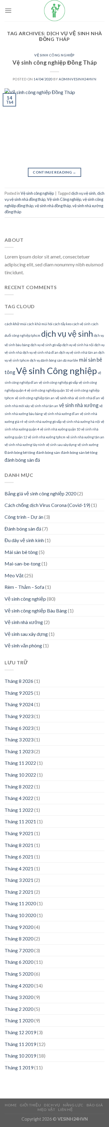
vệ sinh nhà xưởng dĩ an (61, 414)
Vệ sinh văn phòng (23, 645)
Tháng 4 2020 (19, 985)
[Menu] (8, 10)
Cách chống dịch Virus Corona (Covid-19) (47, 505)
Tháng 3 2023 (19, 739)
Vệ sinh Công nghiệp (64, 199)
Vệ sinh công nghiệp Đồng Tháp (54, 62)
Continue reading (54, 172)
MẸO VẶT (46, 1109)
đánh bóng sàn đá (22, 460)
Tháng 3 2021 (19, 880)
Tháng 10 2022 (20, 775)
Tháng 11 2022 (20, 763)
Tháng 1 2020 (19, 1020)
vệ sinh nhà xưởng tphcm (46, 437)
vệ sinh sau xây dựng (61, 445)
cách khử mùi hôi (39, 324)
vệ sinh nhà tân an (44, 406)
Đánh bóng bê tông (20, 452)
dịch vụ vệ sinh (83, 193)
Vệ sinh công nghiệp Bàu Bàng (36, 610)
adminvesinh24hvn (77, 79)
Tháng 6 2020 (19, 962)
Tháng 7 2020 (19, 950)
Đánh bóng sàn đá (23, 528)
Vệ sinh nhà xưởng (24, 622)
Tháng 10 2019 (20, 1055)
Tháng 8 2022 (19, 786)
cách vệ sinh (81, 324)
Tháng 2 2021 (19, 892)
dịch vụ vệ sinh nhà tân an (78, 352)
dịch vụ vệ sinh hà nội (78, 345)
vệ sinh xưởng (88, 445)
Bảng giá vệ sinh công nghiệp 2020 (40, 493)
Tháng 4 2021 (19, 868)
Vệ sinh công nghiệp (54, 55)
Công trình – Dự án (24, 517)
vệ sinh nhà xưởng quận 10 (60, 429)
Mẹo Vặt (14, 575)
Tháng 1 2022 (19, 810)
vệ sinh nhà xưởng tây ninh (25, 445)
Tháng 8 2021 (19, 845)
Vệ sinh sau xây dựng (26, 634)
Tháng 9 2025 (19, 693)
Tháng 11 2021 (20, 821)
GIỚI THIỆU (30, 1105)
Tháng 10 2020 (20, 915)
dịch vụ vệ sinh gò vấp (46, 345)
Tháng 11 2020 (20, 903)
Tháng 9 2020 (19, 927)
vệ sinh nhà (64, 398)
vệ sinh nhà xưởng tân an (85, 437)
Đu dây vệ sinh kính (24, 540)
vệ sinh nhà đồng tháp (53, 205)
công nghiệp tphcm (26, 335)
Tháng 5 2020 (19, 974)
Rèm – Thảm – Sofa (24, 587)
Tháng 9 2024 (19, 704)
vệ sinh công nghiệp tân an (34, 398)
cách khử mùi (15, 324)
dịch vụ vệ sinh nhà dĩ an (40, 352)
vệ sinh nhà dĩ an (87, 398)
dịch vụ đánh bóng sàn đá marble (54, 360)
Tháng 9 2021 (19, 833)
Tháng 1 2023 (19, 751)
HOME (11, 1105)
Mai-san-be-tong (23, 563)
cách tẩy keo (62, 324)
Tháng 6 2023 (19, 728)
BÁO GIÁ (95, 1105)
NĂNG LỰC (73, 1105)
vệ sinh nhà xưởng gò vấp (42, 421)
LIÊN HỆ (65, 1109)
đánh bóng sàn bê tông (79, 452)
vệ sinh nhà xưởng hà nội (81, 421)
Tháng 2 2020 (19, 1009)
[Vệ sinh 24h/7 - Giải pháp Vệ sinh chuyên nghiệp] (54, 10)
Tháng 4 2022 (19, 798)
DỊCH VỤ (52, 1105)
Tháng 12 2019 (20, 1032)
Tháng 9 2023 (19, 716)
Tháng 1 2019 (19, 1067)
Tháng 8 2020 (19, 938)
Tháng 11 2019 (20, 1044)
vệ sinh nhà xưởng (78, 405)
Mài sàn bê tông (21, 552)
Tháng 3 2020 (19, 997)
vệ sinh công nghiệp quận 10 (48, 390)
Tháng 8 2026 (19, 681)
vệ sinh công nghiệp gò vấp (58, 382)
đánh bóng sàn (48, 452)
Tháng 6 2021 (19, 856)
